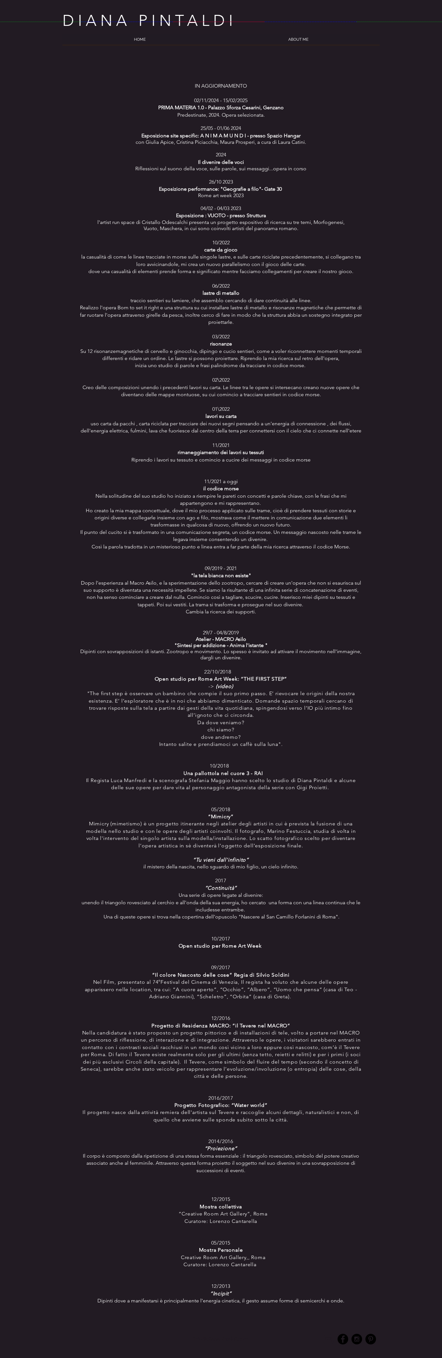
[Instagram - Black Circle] (356, 1339)
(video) (224, 686)
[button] (298, 41)
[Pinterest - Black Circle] (370, 1339)
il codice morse (221, 488)
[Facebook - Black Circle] (342, 1339)
